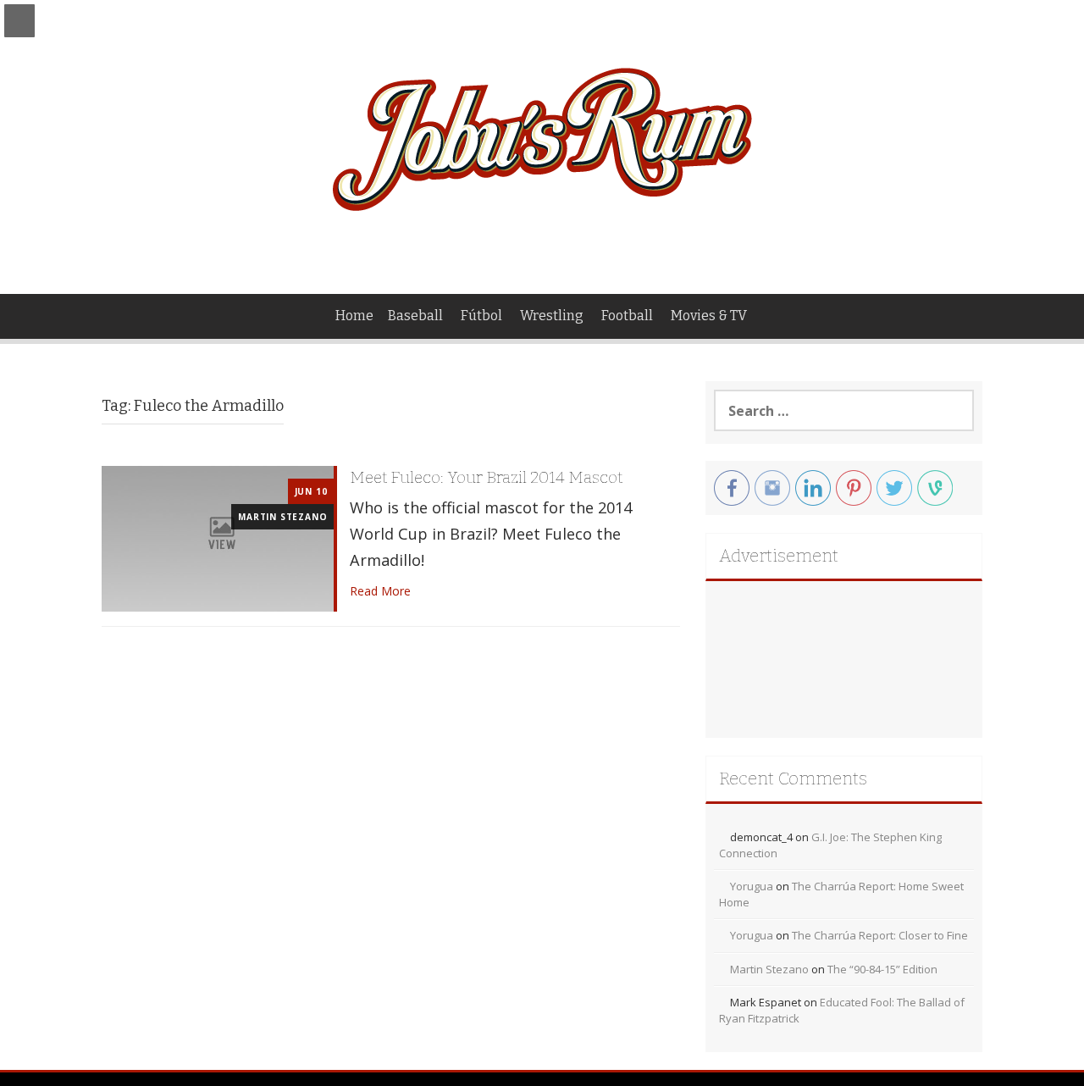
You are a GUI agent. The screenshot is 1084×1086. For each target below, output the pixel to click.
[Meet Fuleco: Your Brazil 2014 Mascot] (218, 537)
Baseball (415, 316)
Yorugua (751, 886)
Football (627, 316)
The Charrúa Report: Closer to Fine (880, 935)
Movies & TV (709, 316)
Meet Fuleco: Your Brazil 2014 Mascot (486, 477)
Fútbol (481, 316)
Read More (380, 591)
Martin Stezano (282, 517)
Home (354, 316)
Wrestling (551, 316)
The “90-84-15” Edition (882, 969)
